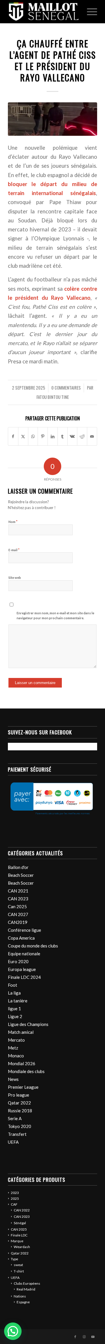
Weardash (22, 1247)
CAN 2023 (18, 898)
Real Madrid (26, 1289)
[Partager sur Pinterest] (43, 436)
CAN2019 (17, 922)
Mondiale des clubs (26, 1071)
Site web (14, 577)
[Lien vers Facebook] (75, 1336)
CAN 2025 (19, 1229)
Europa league (22, 969)
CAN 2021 (18, 890)
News (13, 1079)
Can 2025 (17, 906)
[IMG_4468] (52, 119)
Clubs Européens (27, 1283)
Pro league (18, 1094)
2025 (15, 1198)
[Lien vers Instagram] (84, 1336)
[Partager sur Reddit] (82, 436)
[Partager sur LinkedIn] (52, 436)
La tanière (17, 1000)
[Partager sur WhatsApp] (33, 436)
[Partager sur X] (23, 436)
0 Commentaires (66, 387)
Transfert (17, 1134)
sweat (18, 1265)
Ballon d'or (18, 867)
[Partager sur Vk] (72, 436)
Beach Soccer (21, 875)
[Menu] (89, 11)
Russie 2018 (20, 1110)
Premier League (23, 1087)
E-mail (14, 549)
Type (14, 1259)
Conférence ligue (24, 930)
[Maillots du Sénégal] (43, 11)
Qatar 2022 (19, 1102)
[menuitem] (89, 11)
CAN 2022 (22, 1210)
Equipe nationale (24, 953)
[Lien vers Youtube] (92, 1336)
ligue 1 (14, 1008)
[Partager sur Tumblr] (62, 436)
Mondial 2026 (21, 1063)
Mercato (16, 1040)
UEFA (13, 1142)
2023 (15, 1192)
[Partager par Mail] (92, 436)
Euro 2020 (18, 961)
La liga (14, 992)
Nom (13, 521)
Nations (20, 1296)
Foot (12, 985)
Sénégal (20, 1223)
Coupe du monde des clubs (33, 945)
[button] (13, 1331)
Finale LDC (19, 1235)
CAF (14, 1204)
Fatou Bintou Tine (52, 397)
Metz (13, 1047)
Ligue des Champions (28, 1024)
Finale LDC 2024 (24, 977)
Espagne (23, 1302)
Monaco (16, 1055)
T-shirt (19, 1271)
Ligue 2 (15, 1016)
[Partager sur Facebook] (13, 436)
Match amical (21, 1032)
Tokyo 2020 (19, 1126)
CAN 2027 (18, 914)
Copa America (21, 937)
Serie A (15, 1118)
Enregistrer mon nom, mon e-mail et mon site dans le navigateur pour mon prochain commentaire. (55, 615)
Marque (17, 1241)
